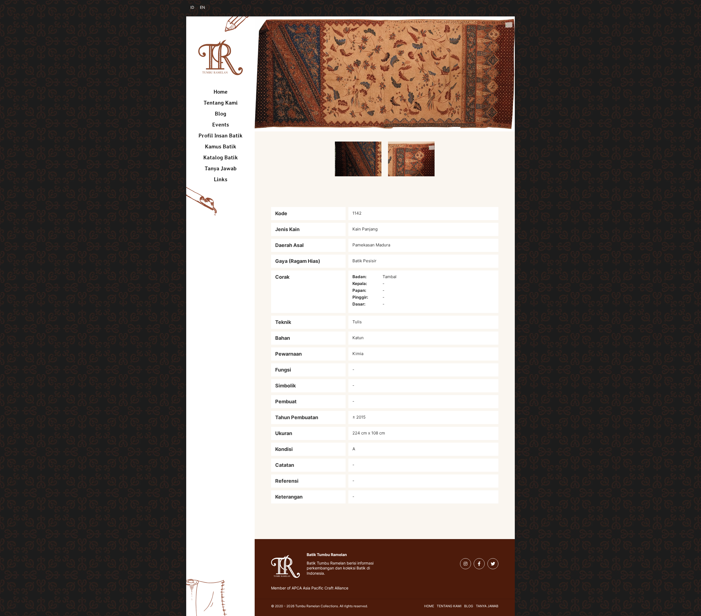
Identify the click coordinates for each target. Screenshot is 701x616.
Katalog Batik (220, 157)
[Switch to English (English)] (206, 10)
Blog (220, 113)
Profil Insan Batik (221, 135)
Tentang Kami (220, 102)
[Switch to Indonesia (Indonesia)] (196, 10)
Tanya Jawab (221, 168)
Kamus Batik (220, 146)
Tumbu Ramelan (220, 57)
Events (220, 124)
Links (220, 179)
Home (221, 91)
